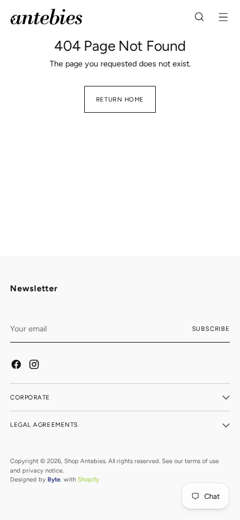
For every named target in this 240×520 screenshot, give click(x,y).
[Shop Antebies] (46, 17)
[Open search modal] (200, 17)
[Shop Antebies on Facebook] (16, 366)
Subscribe (211, 329)
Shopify (88, 479)
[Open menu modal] (224, 17)
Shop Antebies (84, 461)
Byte (53, 479)
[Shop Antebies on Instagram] (34, 366)
